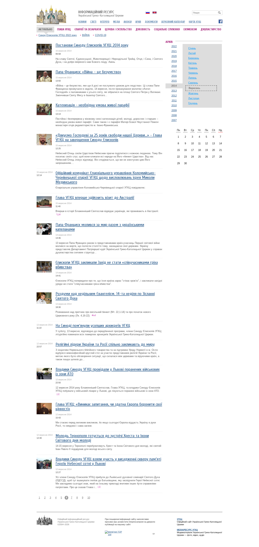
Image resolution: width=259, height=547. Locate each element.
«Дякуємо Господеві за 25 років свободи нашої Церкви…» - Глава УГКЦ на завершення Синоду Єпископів (109, 137)
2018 (174, 66)
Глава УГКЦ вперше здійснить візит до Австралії (95, 197)
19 (206, 150)
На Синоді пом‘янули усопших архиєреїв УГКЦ (93, 325)
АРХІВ (138, 21)
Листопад (193, 98)
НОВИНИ (82, 21)
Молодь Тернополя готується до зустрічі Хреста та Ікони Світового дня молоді (102, 438)
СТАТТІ (93, 21)
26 (206, 156)
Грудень (193, 103)
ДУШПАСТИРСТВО (211, 29)
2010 (174, 105)
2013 (174, 90)
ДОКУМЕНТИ (151, 21)
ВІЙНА (86, 35)
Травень (193, 68)
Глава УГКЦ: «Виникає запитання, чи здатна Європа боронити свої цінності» (109, 406)
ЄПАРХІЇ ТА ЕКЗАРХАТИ (88, 29)
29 (178, 163)
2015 (174, 80)
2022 (174, 46)
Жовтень (193, 93)
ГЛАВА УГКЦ (64, 29)
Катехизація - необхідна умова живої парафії (93, 105)
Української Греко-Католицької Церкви (100, 13)
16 (185, 150)
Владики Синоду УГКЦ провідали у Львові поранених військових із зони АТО (108, 371)
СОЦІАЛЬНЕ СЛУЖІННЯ (167, 29)
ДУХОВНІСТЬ (143, 29)
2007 (174, 120)
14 (220, 143)
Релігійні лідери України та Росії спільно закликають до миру (105, 344)
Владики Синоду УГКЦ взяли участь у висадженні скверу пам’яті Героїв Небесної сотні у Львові (108, 461)
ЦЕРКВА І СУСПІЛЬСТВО (118, 29)
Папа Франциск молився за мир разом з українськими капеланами (100, 227)
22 (178, 156)
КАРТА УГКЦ (195, 21)
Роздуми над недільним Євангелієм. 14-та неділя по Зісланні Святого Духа (105, 296)
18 (199, 150)
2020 (174, 56)
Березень (193, 58)
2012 (174, 95)
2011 (174, 100)
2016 (174, 76)
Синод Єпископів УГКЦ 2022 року (57, 35)
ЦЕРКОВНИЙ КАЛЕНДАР (173, 21)
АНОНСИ (128, 21)
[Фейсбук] (220, 21)
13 (213, 143)
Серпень (193, 82)
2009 (174, 110)
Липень (192, 77)
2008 (174, 115)
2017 (174, 71)
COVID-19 (100, 35)
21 (220, 150)
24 (192, 156)
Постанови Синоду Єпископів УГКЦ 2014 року (92, 45)
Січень (192, 48)
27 (213, 156)
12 (206, 143)
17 (192, 150)
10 (88, 497)
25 (199, 156)
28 (220, 156)
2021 (174, 51)
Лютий (192, 53)
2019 (174, 61)
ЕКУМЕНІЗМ (190, 29)
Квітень (192, 63)
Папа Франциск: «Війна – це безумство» (88, 72)
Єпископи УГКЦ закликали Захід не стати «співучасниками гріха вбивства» (107, 264)
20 (213, 150)
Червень (193, 72)
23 (185, 156)
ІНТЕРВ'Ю (104, 21)
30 (185, 163)
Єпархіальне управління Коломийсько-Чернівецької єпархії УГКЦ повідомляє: (100, 187)
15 (178, 150)
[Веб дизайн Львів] (154, 533)
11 (199, 143)
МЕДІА (116, 21)
